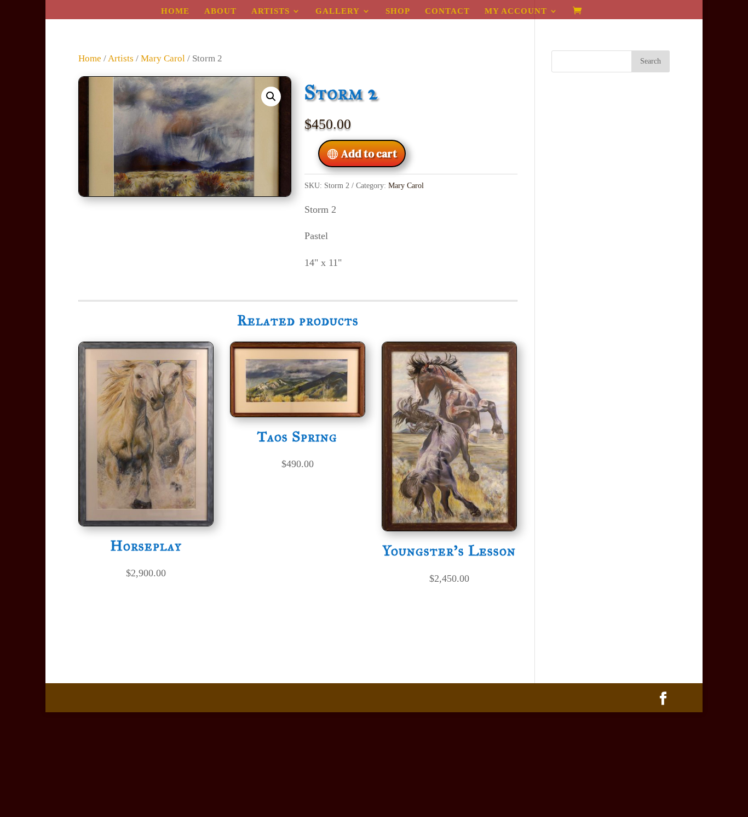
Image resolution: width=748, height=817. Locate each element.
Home (175, 11)
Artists (270, 11)
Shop (397, 11)
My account (516, 11)
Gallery (337, 11)
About (220, 11)
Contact (447, 11)
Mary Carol (163, 58)
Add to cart (369, 153)
